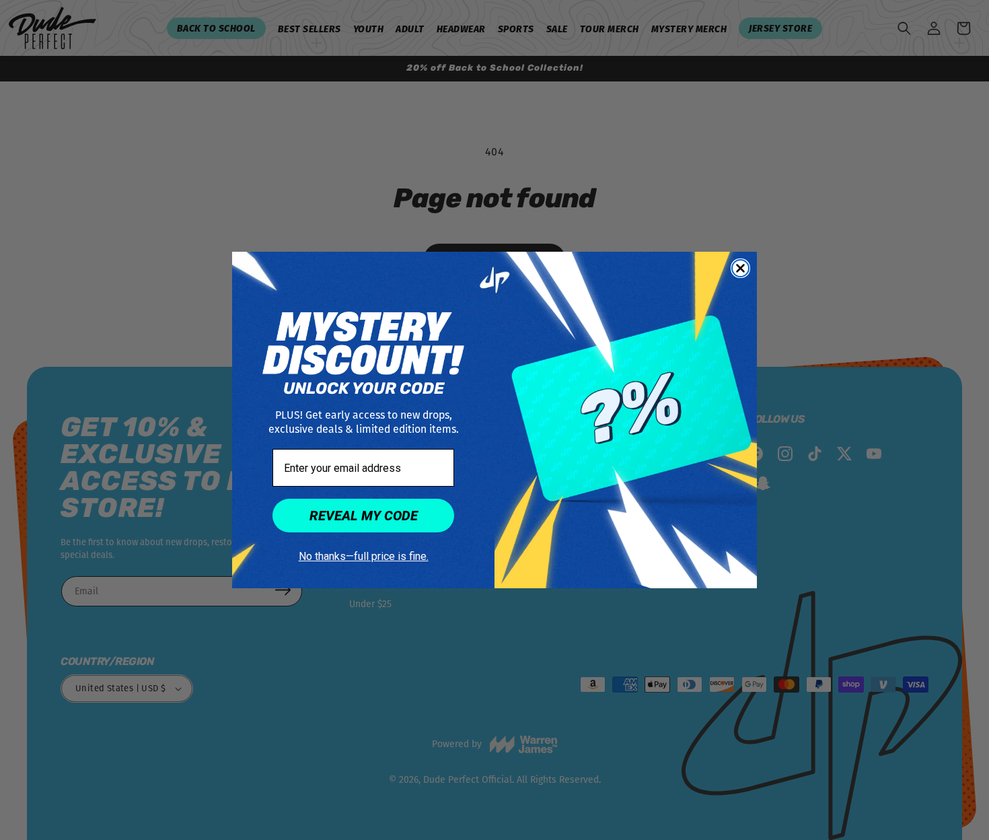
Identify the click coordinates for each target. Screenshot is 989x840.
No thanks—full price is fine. (364, 556)
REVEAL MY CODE (363, 516)
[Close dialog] (740, 268)
